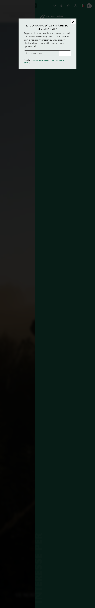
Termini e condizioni (39, 60)
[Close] (73, 21)
